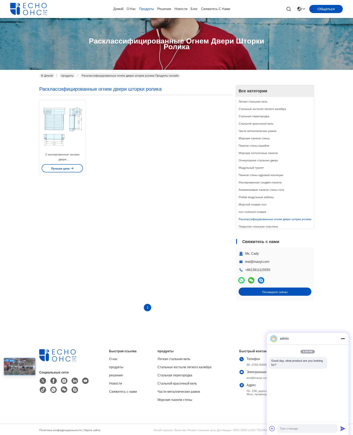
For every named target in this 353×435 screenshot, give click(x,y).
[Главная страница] (61, 360)
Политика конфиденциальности (60, 430)
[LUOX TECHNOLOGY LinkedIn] (74, 380)
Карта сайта (92, 430)
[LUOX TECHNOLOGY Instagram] (64, 380)
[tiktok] (43, 389)
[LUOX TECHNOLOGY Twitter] (43, 380)
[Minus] (342, 338)
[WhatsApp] (241, 280)
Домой (118, 9)
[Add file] (272, 428)
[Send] (343, 428)
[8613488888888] (53, 389)
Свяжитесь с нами (215, 9)
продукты (146, 9)
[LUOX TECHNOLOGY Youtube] (85, 380)
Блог (194, 9)
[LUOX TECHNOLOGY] (32, 9)
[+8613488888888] (261, 280)
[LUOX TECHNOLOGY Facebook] (53, 380)
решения (164, 9)
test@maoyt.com (257, 261)
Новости (180, 9)
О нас (131, 9)
